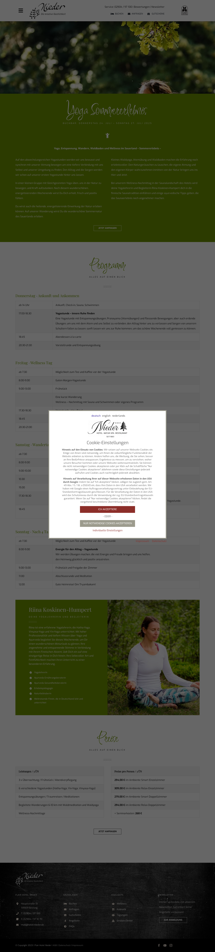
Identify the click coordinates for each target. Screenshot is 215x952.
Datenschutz (159, 541)
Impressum (142, 541)
